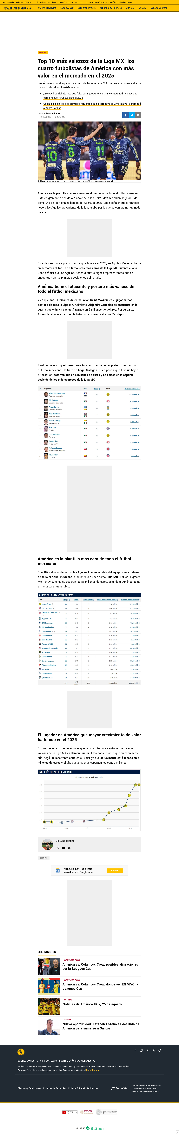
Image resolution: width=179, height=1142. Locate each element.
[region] (89, 25)
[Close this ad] (177, 1132)
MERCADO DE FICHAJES (110, 8)
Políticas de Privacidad (54, 1088)
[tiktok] (160, 1050)
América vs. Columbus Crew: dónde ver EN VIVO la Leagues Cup (100, 986)
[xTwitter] (147, 1050)
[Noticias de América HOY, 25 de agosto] (49, 1006)
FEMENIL (142, 8)
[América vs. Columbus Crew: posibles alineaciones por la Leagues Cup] (49, 966)
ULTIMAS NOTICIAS (47, 8)
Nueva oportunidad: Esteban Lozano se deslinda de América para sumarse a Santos (101, 1026)
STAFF (40, 1060)
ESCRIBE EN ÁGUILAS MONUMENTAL (77, 1060)
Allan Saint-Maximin (96, 300)
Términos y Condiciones (29, 1088)
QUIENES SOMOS (26, 1060)
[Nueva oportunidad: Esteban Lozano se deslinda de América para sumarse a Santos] (49, 1026)
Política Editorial (76, 1088)
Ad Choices (92, 1088)
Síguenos (115, 870)
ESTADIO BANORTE (86, 8)
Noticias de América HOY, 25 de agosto (92, 1004)
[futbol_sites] (120, 1088)
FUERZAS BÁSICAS (158, 8)
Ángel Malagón (87, 370)
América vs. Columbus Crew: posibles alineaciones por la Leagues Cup (100, 966)
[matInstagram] (141, 1050)
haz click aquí (93, 1070)
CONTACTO (51, 1060)
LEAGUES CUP (67, 8)
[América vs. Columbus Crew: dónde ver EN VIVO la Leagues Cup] (49, 986)
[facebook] (135, 1050)
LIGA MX (130, 8)
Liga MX (43, 858)
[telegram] (153, 1050)
